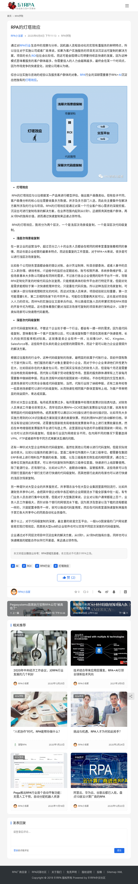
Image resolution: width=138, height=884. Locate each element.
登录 (16, 850)
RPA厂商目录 (19, 871)
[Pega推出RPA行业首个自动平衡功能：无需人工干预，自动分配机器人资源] (39, 770)
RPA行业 (25, 45)
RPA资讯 (19, 635)
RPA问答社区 (39, 871)
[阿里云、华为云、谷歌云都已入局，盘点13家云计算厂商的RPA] (99, 770)
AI (120, 75)
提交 (119, 850)
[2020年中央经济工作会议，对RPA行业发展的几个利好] (39, 648)
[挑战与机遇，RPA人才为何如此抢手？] (99, 709)
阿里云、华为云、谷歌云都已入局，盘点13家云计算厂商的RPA (97, 794)
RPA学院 (66, 35)
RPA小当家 (17, 35)
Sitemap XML (115, 871)
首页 (9, 16)
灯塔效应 (31, 80)
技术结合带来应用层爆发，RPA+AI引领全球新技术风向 (98, 672)
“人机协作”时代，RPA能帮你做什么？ (37, 731)
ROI (33, 55)
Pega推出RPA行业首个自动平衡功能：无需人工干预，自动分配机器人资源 (38, 794)
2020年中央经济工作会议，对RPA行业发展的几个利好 (38, 672)
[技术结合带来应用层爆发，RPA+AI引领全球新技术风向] (99, 648)
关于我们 (57, 871)
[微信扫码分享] (99, 592)
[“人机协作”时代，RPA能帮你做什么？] (39, 709)
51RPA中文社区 (97, 877)
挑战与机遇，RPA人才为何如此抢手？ (97, 731)
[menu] (127, 6)
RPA (82, 75)
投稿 (99, 871)
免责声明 (72, 871)
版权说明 (87, 871)
